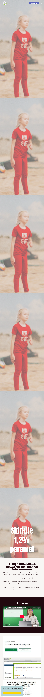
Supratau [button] (12, 693)
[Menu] (41, 3)
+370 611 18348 (34, 3)
